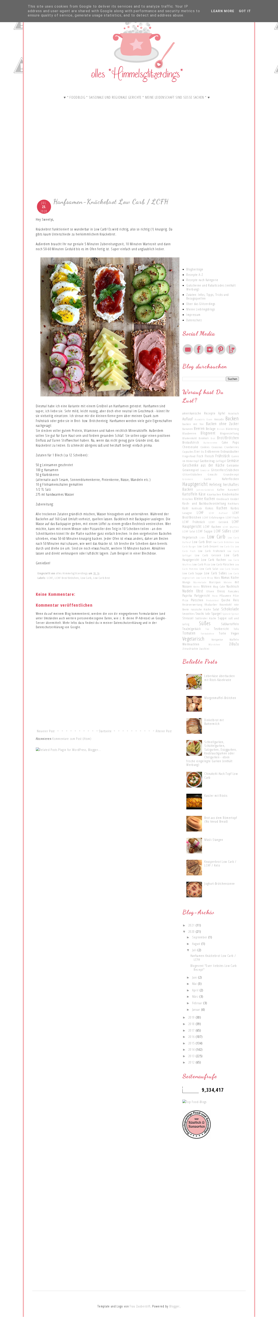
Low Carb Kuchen (213, 559)
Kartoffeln (189, 494)
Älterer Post (164, 731)
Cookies (205, 447)
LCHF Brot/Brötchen (67, 578)
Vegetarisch (193, 638)
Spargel (216, 613)
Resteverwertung (192, 604)
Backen (232, 418)
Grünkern (187, 479)
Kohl (185, 508)
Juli (195, 950)
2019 (192, 1017)
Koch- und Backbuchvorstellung (204, 503)
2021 (192, 925)
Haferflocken (230, 479)
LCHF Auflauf (218, 513)
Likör (202, 537)
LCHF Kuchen (212, 526)
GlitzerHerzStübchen (225, 470)
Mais (217, 578)
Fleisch (209, 456)
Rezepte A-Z (194, 274)
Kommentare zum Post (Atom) (71, 738)
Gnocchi (212, 474)
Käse (202, 494)
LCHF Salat (188, 531)
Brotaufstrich (190, 442)
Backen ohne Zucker (222, 423)
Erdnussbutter (230, 451)
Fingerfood (188, 456)
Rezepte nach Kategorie (202, 280)
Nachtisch (233, 586)
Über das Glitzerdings (200, 304)
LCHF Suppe (204, 531)
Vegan (235, 633)
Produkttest (212, 600)
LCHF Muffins (231, 526)
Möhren (206, 586)
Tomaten (188, 633)
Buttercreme (210, 442)
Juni (195, 977)
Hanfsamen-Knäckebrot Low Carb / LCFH (213, 957)
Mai (195, 983)
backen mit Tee (193, 424)
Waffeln (234, 639)
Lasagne (187, 513)
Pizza (185, 600)
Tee (207, 629)
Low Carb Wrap (204, 577)
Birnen (221, 429)
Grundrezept (231, 474)
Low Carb (86, 578)
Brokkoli (204, 438)
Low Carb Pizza (201, 564)
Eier (197, 451)
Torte (222, 633)
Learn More (222, 11)
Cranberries (231, 447)
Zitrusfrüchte (190, 649)
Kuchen (222, 507)
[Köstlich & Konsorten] (196, 1137)
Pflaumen (225, 596)
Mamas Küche (230, 577)
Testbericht (221, 628)
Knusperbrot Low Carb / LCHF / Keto (220, 863)
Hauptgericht (195, 483)
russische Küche (201, 609)
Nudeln (187, 590)
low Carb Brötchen (223, 542)
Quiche (226, 600)
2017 (192, 1030)
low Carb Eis (227, 546)
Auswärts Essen (203, 419)
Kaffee (221, 490)
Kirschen (187, 499)
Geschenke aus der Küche (203, 465)
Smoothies (188, 614)
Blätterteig (232, 429)
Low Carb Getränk (208, 555)
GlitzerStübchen (192, 474)
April (196, 990)
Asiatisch (233, 413)
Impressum (193, 314)
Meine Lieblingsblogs (200, 309)
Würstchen (214, 644)
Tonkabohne (207, 633)
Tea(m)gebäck (191, 628)
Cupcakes (188, 452)
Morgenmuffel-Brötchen (220, 698)
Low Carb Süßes (215, 573)
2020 (192, 931)
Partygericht (202, 595)
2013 (192, 1056)
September (200, 937)
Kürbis (235, 508)
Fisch (200, 456)
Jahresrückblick (205, 489)
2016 (192, 1036)
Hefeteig (215, 484)
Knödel (234, 499)
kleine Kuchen (204, 498)
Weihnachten (191, 644)
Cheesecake (190, 447)
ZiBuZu (234, 643)
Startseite (105, 731)
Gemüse (233, 460)
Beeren (199, 428)
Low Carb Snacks (229, 568)
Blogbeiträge (194, 269)
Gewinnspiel (190, 470)
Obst (199, 590)
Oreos (221, 591)
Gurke (208, 479)
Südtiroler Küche (206, 618)
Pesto (215, 595)
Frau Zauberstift (140, 1306)
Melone (228, 582)
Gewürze (205, 470)
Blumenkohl (189, 438)
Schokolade (230, 608)
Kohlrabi (197, 508)
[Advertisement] (104, 160)
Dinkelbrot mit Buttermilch (214, 722)
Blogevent (208, 433)
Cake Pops (230, 442)
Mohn (196, 586)
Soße (207, 614)
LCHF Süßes (222, 530)
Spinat (235, 613)
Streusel (188, 618)
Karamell (233, 490)
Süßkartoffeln (230, 624)
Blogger (174, 1306)
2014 (192, 1049)
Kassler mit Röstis (215, 795)
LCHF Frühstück (193, 522)
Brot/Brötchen (228, 437)
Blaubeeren (189, 433)
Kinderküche (230, 494)
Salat (216, 609)
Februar (198, 1003)
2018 (192, 1024)
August (196, 943)
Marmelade (199, 582)
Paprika (187, 595)
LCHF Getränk (218, 522)
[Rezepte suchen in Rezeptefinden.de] (194, 1102)
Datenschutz (194, 320)
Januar (196, 1009)
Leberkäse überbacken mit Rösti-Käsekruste (219, 678)
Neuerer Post (46, 731)
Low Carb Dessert (208, 546)
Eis (202, 452)
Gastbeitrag (207, 461)
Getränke (233, 465)
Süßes (205, 623)
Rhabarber (211, 604)
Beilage (211, 428)
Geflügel (221, 461)
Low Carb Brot (101, 578)
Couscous (217, 447)
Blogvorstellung (229, 433)
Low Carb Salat (209, 569)
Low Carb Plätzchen (222, 564)
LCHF (50, 578)
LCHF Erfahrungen (213, 517)
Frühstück (222, 455)
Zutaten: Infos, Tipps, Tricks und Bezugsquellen (207, 296)
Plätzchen (197, 600)
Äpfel (221, 413)
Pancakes (233, 591)
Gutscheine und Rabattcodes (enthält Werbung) (211, 287)
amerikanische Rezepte (198, 413)
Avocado (219, 419)
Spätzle (227, 613)
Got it (245, 11)
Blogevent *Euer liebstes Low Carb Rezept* (213, 967)
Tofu (236, 629)
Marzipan (215, 582)
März (196, 996)
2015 (192, 1043)
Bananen (187, 429)
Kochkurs (233, 503)
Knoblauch (223, 499)
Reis (236, 600)
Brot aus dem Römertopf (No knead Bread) (220, 819)
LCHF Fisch (232, 517)
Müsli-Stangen (213, 839)
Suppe (222, 618)
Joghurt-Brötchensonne (219, 883)
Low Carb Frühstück (211, 551)
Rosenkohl (226, 604)
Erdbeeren (212, 451)
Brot (213, 438)
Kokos (209, 508)
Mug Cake (219, 586)
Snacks (199, 613)
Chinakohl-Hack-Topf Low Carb (221, 775)
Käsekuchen (214, 494)
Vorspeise (217, 639)
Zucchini (204, 649)
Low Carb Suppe (192, 573)
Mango (186, 582)
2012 (192, 1062)
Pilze (236, 596)
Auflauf (187, 418)
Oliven (210, 591)
